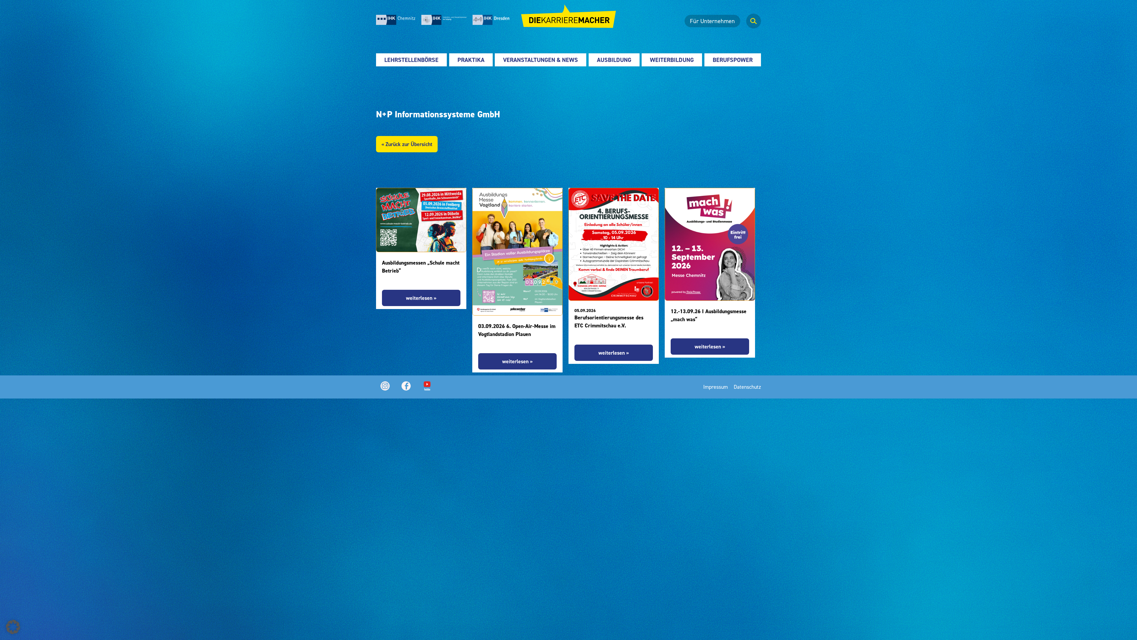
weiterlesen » (421, 298)
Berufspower (733, 60)
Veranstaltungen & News (540, 60)
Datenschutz (747, 387)
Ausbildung (614, 60)
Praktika (470, 60)
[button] (13, 627)
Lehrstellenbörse (411, 60)
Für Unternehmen (712, 21)
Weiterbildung (672, 60)
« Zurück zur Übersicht (406, 144)
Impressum (715, 387)
